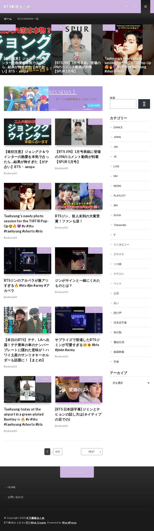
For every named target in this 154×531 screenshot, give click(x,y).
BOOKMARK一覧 (28, 18)
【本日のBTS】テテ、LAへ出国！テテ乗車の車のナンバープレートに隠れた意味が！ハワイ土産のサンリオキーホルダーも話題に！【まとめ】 (27, 350)
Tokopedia (120, 224)
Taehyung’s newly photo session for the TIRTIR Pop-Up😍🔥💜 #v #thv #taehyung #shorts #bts (26, 223)
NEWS (117, 185)
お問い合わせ (15, 497)
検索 (112, 97)
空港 (45, 379)
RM (116, 205)
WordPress (69, 522)
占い (9, 27)
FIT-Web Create (36, 522)
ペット (118, 283)
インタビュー (121, 244)
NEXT (92, 451)
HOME (12, 487)
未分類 (118, 332)
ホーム (8, 18)
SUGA (117, 215)
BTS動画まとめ (35, 517)
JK (115, 156)
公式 (116, 293)
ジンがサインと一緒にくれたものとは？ (77, 282)
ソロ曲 (118, 264)
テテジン (119, 273)
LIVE (116, 166)
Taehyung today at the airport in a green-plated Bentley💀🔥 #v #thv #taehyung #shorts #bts (24, 416)
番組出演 (119, 342)
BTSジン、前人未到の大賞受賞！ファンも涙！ (77, 218)
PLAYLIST (120, 195)
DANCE (118, 127)
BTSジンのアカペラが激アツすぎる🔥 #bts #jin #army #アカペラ (27, 285)
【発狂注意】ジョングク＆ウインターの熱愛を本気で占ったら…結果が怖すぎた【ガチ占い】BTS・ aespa (26, 159)
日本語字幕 (93, 379)
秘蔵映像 (119, 351)
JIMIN (95, 309)
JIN (60, 27)
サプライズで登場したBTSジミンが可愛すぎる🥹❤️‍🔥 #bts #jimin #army (77, 345)
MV (116, 176)
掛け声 (118, 312)
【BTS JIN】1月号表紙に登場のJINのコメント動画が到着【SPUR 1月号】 (78, 156)
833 (57, 451)
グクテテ (119, 254)
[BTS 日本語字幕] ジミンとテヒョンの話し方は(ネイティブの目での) (78, 414)
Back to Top (77, 472)
